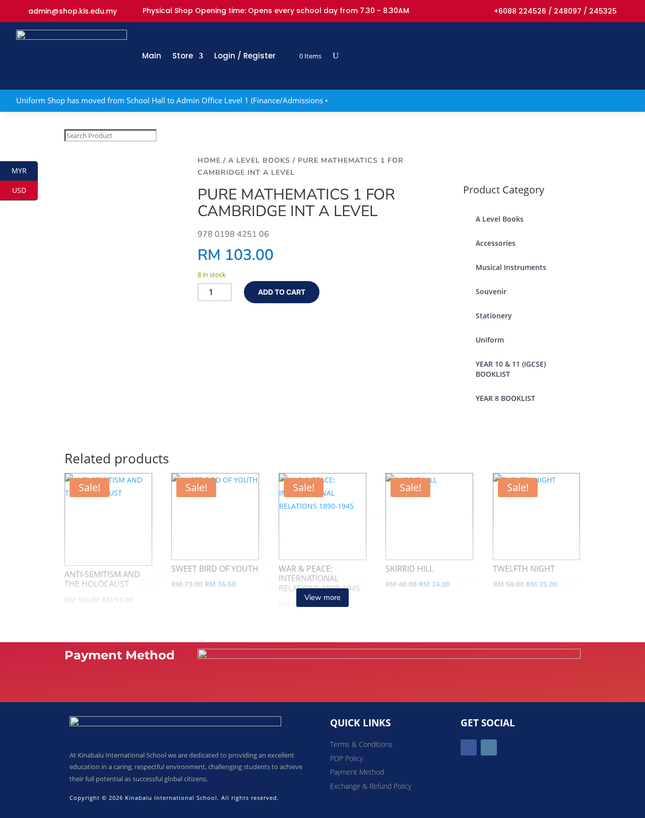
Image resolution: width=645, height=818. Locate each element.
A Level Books (259, 160)
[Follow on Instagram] (489, 747)
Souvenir (491, 291)
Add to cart (281, 292)
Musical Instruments (511, 267)
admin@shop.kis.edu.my (72, 11)
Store (182, 55)
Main (151, 55)
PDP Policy (346, 758)
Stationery (494, 315)
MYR (25, 170)
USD (25, 190)
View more (322, 597)
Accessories (495, 243)
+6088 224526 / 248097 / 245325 (555, 11)
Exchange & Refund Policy (370, 786)
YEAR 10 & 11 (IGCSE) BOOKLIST (511, 369)
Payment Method (357, 772)
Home (209, 160)
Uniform (490, 340)
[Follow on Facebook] (469, 747)
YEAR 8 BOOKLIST (505, 398)
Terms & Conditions (361, 744)
